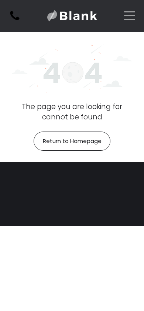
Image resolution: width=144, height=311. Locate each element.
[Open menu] (129, 15)
